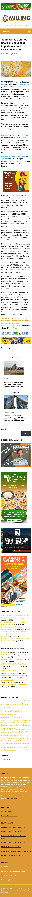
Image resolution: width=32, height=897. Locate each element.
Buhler (13, 708)
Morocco (27, 729)
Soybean (24, 741)
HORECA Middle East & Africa (11, 847)
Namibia (4, 135)
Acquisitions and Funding (7, 701)
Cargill (21, 708)
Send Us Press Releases (9, 816)
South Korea (20, 156)
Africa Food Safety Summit (11, 680)
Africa (3, 105)
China (26, 135)
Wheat (7, 750)
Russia (6, 740)
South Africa (24, 84)
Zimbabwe (13, 750)
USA (26, 746)
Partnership (6, 738)
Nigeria (16, 736)
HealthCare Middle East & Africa (12, 855)
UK (22, 747)
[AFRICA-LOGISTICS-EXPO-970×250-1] (16, 343)
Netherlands (3, 732)
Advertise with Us (23, 26)
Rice (2, 741)
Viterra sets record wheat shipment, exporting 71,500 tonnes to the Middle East (14, 384)
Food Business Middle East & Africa (13, 842)
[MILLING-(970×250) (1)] (16, 9)
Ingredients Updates (15, 722)
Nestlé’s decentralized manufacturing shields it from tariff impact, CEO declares (15, 418)
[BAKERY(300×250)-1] (16, 191)
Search (3, 429)
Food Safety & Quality (16, 718)
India (7, 722)
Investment (23, 722)
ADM (15, 701)
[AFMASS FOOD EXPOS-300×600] (14, 606)
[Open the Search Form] (29, 31)
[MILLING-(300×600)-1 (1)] (14, 522)
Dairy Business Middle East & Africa (13, 831)
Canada (17, 708)
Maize (22, 729)
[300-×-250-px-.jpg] (16, 552)
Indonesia (23, 138)
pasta (3, 84)
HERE (12, 318)
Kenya (17, 729)
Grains (22, 720)
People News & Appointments (20, 738)
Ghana (2, 720)
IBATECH (4, 652)
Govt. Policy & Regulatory (12, 720)
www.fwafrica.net (13, 798)
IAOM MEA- (5, 655)
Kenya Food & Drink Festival (11, 659)
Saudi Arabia (11, 740)
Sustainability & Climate (8, 747)
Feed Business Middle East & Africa (13, 827)
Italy (3, 156)
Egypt (6, 309)
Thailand (4, 159)
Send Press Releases (11, 26)
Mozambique (10, 156)
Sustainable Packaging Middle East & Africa (16, 851)
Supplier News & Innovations (15, 743)
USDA (2, 750)
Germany (26, 718)
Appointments (16, 704)
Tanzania (18, 747)
